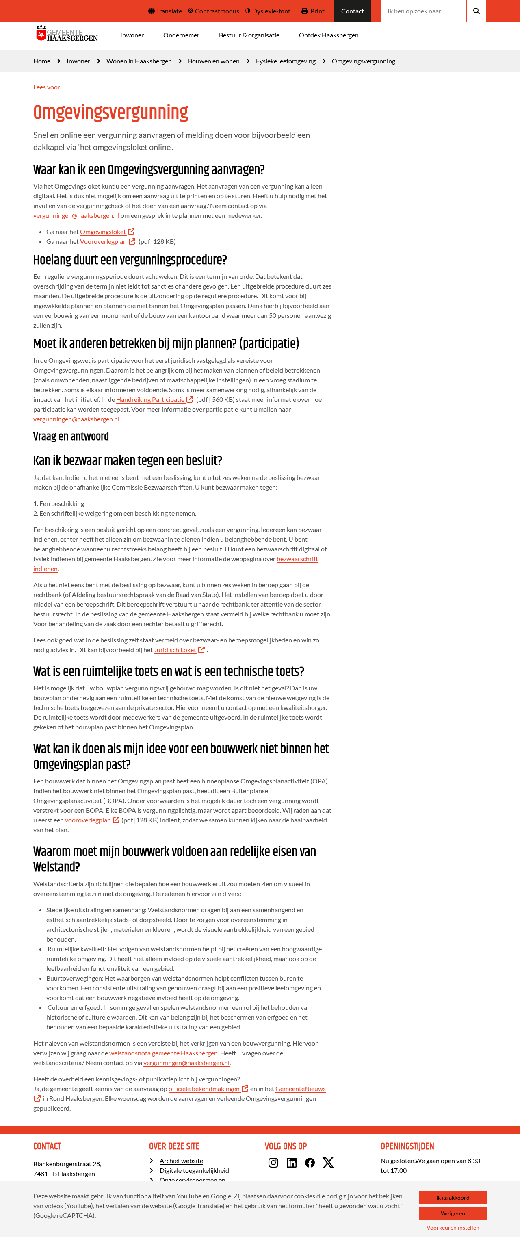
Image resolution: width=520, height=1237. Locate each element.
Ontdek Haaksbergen (329, 35)
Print (317, 11)
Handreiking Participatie (150, 399)
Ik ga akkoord (453, 1197)
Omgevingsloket (103, 231)
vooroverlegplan (88, 820)
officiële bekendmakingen (204, 1088)
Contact (352, 11)
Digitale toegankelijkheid (194, 1170)
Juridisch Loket (175, 649)
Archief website (181, 1160)
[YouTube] (340, 1163)
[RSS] (345, 1163)
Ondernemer (181, 35)
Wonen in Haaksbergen (139, 61)
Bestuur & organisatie (249, 35)
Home (41, 61)
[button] (165, 11)
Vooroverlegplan (103, 241)
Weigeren (453, 1213)
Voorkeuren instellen (453, 1227)
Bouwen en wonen (214, 61)
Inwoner (132, 35)
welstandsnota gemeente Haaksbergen (163, 1053)
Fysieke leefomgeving (286, 61)
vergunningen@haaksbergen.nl (76, 215)
